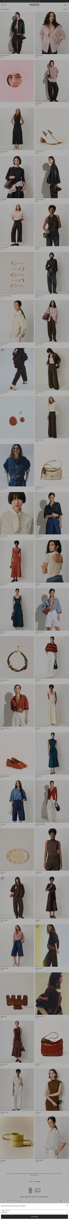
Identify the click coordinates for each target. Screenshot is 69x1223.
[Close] (67, 1205)
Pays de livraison (6, 1210)
